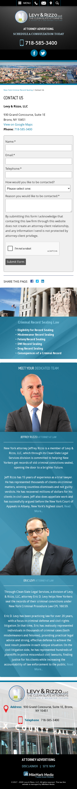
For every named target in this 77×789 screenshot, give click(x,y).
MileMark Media (48, 784)
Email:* (10, 155)
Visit (51, 3)
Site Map (49, 766)
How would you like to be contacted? (30, 182)
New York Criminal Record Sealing (18, 90)
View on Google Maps (18, 124)
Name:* (10, 142)
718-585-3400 (23, 129)
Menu (27, 3)
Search (57, 3)
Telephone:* (13, 169)
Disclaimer (30, 766)
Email (44, 3)
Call (36, 3)
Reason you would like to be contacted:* (32, 196)
